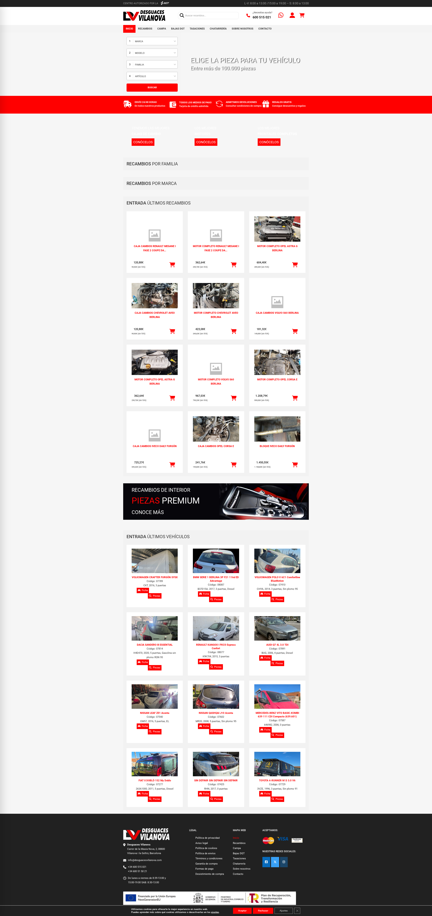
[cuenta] (292, 15)
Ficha (145, 590)
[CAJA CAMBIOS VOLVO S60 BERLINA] (277, 302)
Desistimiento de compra (209, 873)
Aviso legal (201, 843)
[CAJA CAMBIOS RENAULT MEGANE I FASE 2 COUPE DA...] (155, 235)
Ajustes (284, 910)
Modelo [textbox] (140, 53)
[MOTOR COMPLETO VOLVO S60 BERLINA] (216, 369)
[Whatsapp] (281, 15)
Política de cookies (206, 848)
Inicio (129, 28)
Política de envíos (205, 853)
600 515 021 (262, 17)
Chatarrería (218, 28)
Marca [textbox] (139, 41)
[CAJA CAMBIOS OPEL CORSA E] (216, 433)
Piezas (156, 595)
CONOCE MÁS (148, 512)
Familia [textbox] (139, 64)
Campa (161, 28)
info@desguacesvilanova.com (145, 860)
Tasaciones (197, 28)
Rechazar (263, 910)
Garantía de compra (206, 863)
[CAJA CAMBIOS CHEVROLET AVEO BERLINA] (155, 300)
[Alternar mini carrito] (301, 15)
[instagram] (284, 862)
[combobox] (152, 41)
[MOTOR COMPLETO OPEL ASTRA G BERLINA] (277, 233)
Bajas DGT (178, 28)
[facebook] (266, 862)
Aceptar (242, 910)
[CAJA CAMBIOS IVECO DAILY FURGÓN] (155, 435)
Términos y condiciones (208, 858)
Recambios (145, 28)
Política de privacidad (207, 837)
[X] (275, 862)
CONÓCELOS (143, 142)
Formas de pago (204, 868)
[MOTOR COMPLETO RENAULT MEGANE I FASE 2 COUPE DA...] (216, 235)
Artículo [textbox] (140, 76)
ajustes (215, 912)
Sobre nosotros (242, 28)
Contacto (265, 28)
